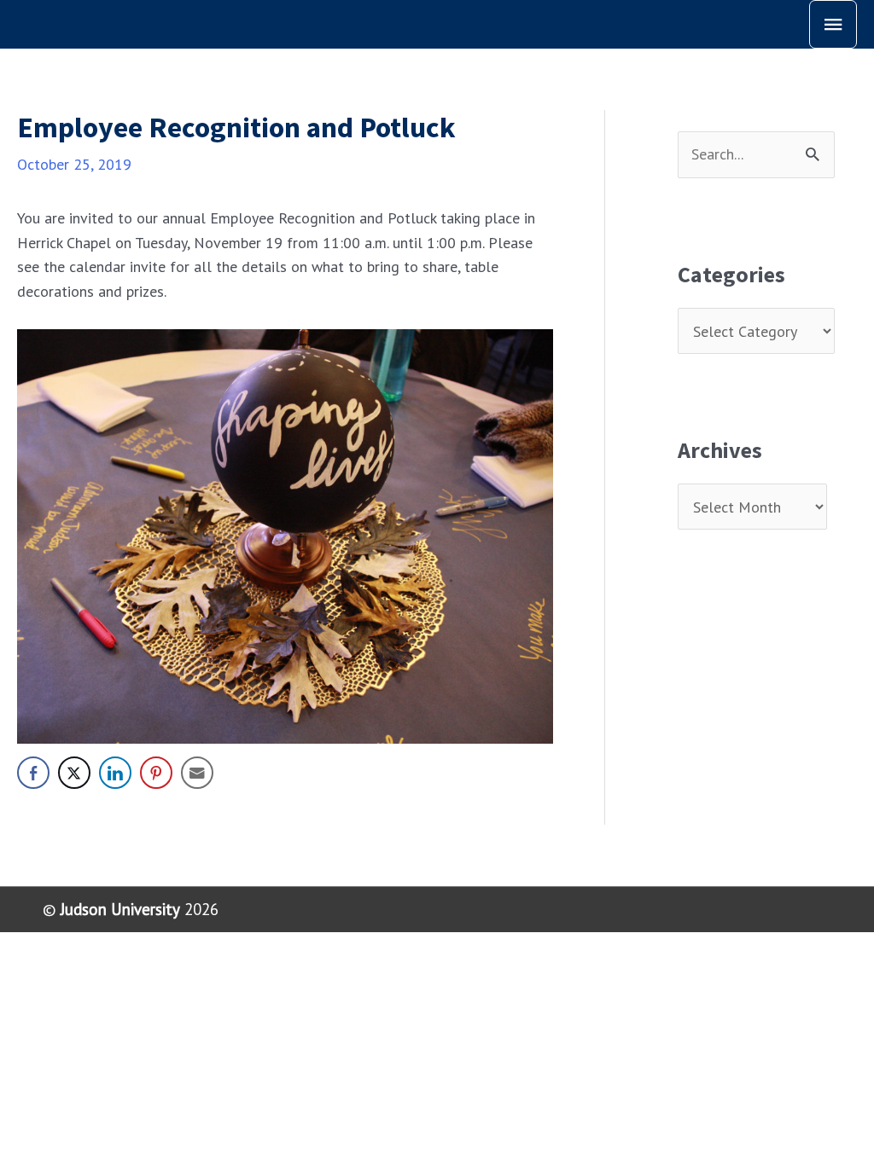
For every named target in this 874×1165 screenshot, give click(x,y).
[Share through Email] (197, 772)
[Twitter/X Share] (74, 772)
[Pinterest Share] (156, 772)
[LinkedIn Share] (115, 772)
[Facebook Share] (33, 772)
